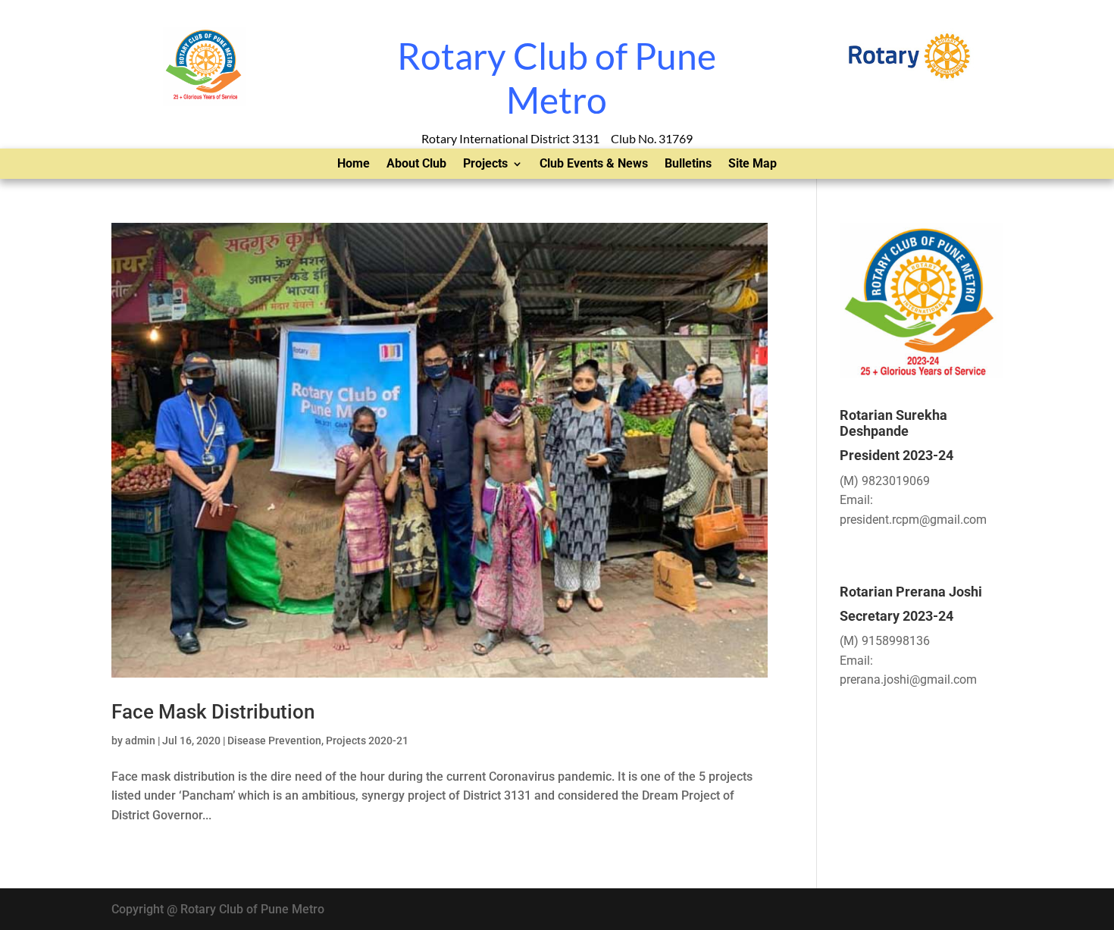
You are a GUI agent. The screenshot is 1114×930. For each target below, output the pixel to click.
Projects (485, 164)
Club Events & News (594, 164)
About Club (416, 164)
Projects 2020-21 (367, 740)
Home (353, 164)
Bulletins (688, 164)
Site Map (752, 164)
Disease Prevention (274, 740)
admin (140, 740)
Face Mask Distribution (212, 711)
